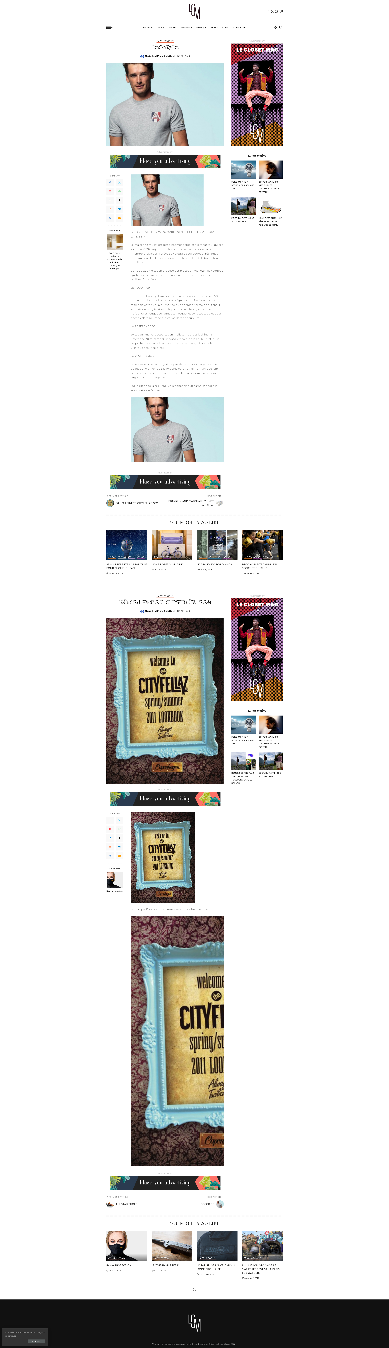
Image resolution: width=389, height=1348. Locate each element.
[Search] (281, 27)
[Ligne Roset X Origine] (172, 545)
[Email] (119, 218)
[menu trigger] (110, 27)
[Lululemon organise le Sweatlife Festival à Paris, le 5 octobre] (262, 1246)
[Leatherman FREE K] (172, 1246)
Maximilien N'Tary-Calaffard (160, 56)
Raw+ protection (115, 891)
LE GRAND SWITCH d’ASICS (214, 564)
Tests (267, 557)
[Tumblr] (119, 200)
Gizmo (122, 557)
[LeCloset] (194, 11)
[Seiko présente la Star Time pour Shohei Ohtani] (126, 545)
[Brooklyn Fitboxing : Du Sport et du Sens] (262, 545)
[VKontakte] (119, 209)
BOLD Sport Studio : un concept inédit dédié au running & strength (114, 261)
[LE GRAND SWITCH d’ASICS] (217, 545)
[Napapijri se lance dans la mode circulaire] (217, 1246)
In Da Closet (165, 41)
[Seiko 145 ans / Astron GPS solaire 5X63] (243, 170)
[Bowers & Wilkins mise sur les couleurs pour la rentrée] (271, 170)
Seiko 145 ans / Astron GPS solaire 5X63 (242, 185)
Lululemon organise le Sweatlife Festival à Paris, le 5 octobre (261, 1269)
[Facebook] (268, 11)
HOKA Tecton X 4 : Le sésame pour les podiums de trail (270, 221)
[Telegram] (110, 218)
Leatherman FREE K (165, 1265)
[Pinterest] (110, 191)
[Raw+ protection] (115, 880)
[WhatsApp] (119, 191)
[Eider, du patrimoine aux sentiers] (243, 206)
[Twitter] (272, 11)
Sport (141, 557)
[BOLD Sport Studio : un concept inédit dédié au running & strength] (115, 242)
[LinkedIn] (110, 200)
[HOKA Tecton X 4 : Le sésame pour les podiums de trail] (271, 206)
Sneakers (214, 557)
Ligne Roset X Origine (167, 564)
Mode (131, 557)
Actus (112, 557)
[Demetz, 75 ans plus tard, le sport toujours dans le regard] (243, 761)
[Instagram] (276, 11)
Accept (36, 1341)
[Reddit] (110, 209)
